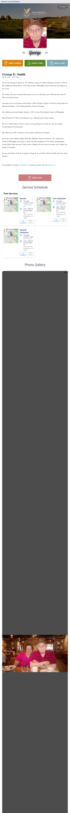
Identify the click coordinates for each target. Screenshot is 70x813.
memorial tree (24, 165)
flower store (51, 165)
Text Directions (23, 222)
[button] (11, 203)
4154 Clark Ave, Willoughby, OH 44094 (28, 216)
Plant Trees (30, 221)
